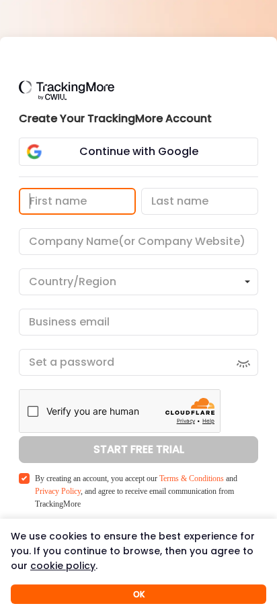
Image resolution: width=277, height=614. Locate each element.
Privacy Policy (58, 491)
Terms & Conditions (191, 478)
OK (139, 594)
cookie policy (62, 565)
